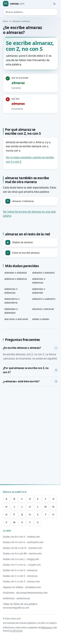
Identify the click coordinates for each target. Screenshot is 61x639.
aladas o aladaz (40, 319)
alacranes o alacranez (16, 319)
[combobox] (30, 12)
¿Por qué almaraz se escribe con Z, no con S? (26, 370)
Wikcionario (47, 627)
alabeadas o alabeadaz (11, 310)
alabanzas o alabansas (38, 280)
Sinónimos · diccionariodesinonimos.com (25, 592)
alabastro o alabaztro (43, 298)
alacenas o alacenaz (43, 308)
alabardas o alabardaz (38, 290)
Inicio (5, 21)
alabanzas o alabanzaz (10, 290)
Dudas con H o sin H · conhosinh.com (23, 542)
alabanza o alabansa (15, 278)
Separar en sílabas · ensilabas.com (22, 587)
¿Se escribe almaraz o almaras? (22, 348)
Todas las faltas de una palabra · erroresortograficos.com (20, 605)
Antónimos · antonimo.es (16, 598)
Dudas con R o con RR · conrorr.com (22, 553)
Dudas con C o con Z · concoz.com (21, 581)
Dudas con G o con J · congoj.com (21, 559)
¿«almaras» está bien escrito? (21, 381)
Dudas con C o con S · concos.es (20, 575)
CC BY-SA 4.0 (16, 630)
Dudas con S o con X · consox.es (20, 570)
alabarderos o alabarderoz (12, 300)
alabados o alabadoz (43, 272)
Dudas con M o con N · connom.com (22, 547)
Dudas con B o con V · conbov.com (21, 536)
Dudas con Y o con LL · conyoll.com (22, 564)
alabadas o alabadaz (15, 272)
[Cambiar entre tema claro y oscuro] (54, 3)
